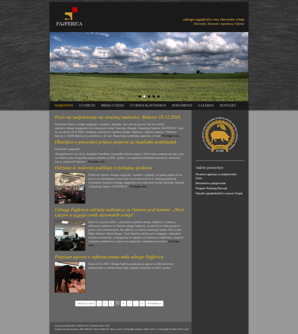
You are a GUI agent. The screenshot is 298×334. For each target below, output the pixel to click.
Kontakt (228, 105)
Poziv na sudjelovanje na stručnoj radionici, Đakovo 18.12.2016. (118, 116)
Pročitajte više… (171, 135)
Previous (45, 66)
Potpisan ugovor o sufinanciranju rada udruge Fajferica (109, 256)
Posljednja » (154, 303)
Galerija (206, 105)
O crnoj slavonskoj (148, 105)
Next (253, 66)
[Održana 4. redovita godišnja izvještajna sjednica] (70, 202)
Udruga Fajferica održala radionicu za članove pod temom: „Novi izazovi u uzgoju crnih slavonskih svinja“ (119, 212)
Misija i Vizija (112, 105)
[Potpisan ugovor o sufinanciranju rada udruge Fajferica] (70, 291)
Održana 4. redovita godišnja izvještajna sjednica (103, 167)
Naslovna (64, 105)
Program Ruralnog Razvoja (211, 188)
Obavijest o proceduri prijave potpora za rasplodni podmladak (116, 141)
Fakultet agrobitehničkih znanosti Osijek (219, 193)
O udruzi (87, 105)
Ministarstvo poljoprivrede (211, 183)
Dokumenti (182, 105)
